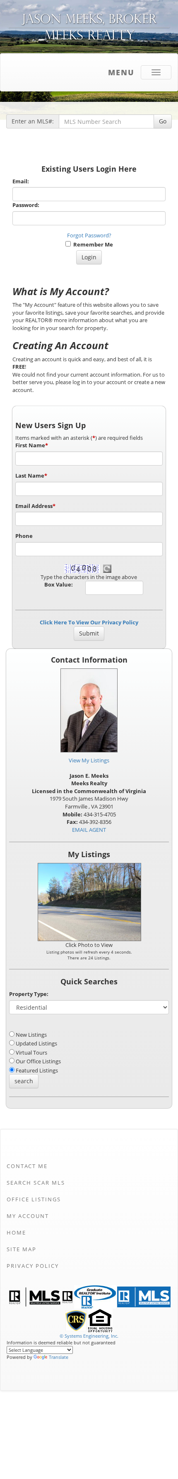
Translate (58, 1357)
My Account (28, 1216)
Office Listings (34, 1199)
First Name (31, 445)
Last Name (31, 475)
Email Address (35, 506)
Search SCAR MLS (36, 1182)
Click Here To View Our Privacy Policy (89, 622)
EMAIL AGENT (89, 829)
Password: (25, 205)
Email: (20, 181)
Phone (24, 536)
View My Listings (89, 760)
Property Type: (28, 994)
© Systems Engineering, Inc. (89, 1336)
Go (162, 121)
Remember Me (92, 244)
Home (16, 1232)
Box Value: (58, 584)
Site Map (21, 1249)
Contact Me (27, 1166)
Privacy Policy (33, 1265)
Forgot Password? (89, 235)
